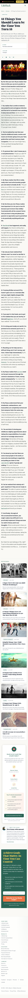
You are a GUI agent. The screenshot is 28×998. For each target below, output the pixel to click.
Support (3, 975)
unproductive (5, 463)
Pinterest (15, 979)
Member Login (4, 973)
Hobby (5, 669)
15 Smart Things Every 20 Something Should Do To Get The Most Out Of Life (13, 613)
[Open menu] (25, 5)
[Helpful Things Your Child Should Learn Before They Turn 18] (14, 630)
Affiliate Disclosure (21, 991)
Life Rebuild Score (5, 925)
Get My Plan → (20, 1)
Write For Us (4, 971)
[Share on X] (9, 57)
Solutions (4, 946)
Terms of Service (5, 991)
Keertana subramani (7, 46)
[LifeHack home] (6, 5)
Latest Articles (4, 967)
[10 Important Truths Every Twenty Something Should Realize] (14, 660)
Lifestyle (7, 11)
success (19, 372)
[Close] (26, 2)
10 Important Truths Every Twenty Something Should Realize (12, 674)
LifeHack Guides (4, 923)
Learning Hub (4, 942)
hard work (4, 508)
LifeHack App (4, 935)
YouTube (22, 979)
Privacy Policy (13, 991)
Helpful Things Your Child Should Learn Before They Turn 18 (14, 644)
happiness (10, 319)
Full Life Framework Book (6, 937)
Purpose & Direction (5, 952)
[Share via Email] (13, 57)
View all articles (10, 841)
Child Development (8, 639)
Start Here (4, 921)
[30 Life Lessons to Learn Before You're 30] (14, 719)
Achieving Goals (4, 931)
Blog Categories (4, 969)
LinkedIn (3, 982)
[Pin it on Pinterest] (6, 57)
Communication (7, 729)
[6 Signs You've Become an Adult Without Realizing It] (14, 570)
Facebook (3, 979)
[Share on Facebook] (2, 57)
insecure (3, 362)
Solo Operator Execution (6, 958)
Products (4, 934)
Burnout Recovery (5, 948)
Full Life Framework (5, 927)
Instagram (9, 979)
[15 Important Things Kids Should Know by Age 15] (14, 691)
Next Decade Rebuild (5, 956)
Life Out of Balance (5, 954)
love (2, 189)
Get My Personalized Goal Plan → (14, 815)
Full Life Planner (4, 940)
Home (2, 11)
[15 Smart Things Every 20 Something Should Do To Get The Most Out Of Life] (14, 599)
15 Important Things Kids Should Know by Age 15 (12, 704)
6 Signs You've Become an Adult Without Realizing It (14, 584)
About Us (3, 963)
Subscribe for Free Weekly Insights (14, 898)
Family (5, 700)
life (10, 93)
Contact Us (3, 965)
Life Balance (4, 929)
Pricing (2, 944)
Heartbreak (6, 225)
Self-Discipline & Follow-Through (8, 950)
